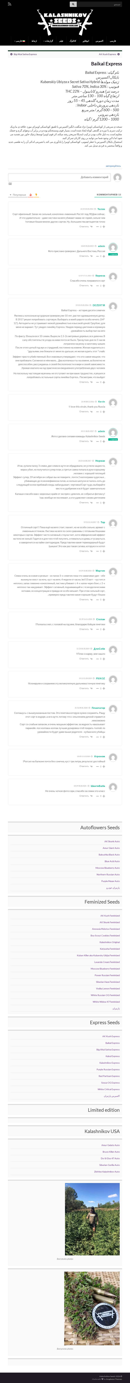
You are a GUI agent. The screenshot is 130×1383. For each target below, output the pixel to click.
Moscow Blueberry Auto (108, 867)
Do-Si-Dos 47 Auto (110, 1158)
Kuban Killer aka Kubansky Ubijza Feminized (98, 955)
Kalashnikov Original (110, 942)
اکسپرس (99, 41)
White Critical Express (109, 1089)
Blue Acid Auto (112, 861)
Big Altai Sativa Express (25, 54)
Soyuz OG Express (110, 1082)
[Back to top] (7, 1376)
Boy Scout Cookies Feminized (105, 935)
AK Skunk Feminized (110, 922)
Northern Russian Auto (108, 874)
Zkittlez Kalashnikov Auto (107, 1171)
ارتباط (34, 41)
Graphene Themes (114, 1379)
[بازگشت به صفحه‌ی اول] (65, 22)
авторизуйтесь (113, 165)
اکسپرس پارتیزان (112, 1096)
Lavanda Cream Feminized (107, 962)
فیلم (61, 41)
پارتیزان (116, 1008)
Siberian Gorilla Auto (109, 1165)
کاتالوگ (73, 41)
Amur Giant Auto (111, 848)
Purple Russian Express (108, 1069)
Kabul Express (113, 1056)
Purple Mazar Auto (110, 881)
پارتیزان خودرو (113, 887)
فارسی (113, 41)
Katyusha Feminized (110, 948)
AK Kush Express (107, 54)
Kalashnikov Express (109, 1062)
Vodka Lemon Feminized (108, 988)
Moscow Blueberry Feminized (105, 968)
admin (101, 246)
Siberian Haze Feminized (108, 982)
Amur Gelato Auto (110, 1145)
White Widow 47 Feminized (106, 1001)
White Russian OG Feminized (105, 995)
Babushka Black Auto (109, 854)
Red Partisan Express (109, 1076)
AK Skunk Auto (112, 841)
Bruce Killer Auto (111, 1151)
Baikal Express (113, 1043)
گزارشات (49, 41)
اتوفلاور (86, 41)
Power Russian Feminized (107, 975)
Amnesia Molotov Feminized (106, 929)
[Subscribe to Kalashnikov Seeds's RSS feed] (9, 3)
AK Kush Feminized (110, 915)
